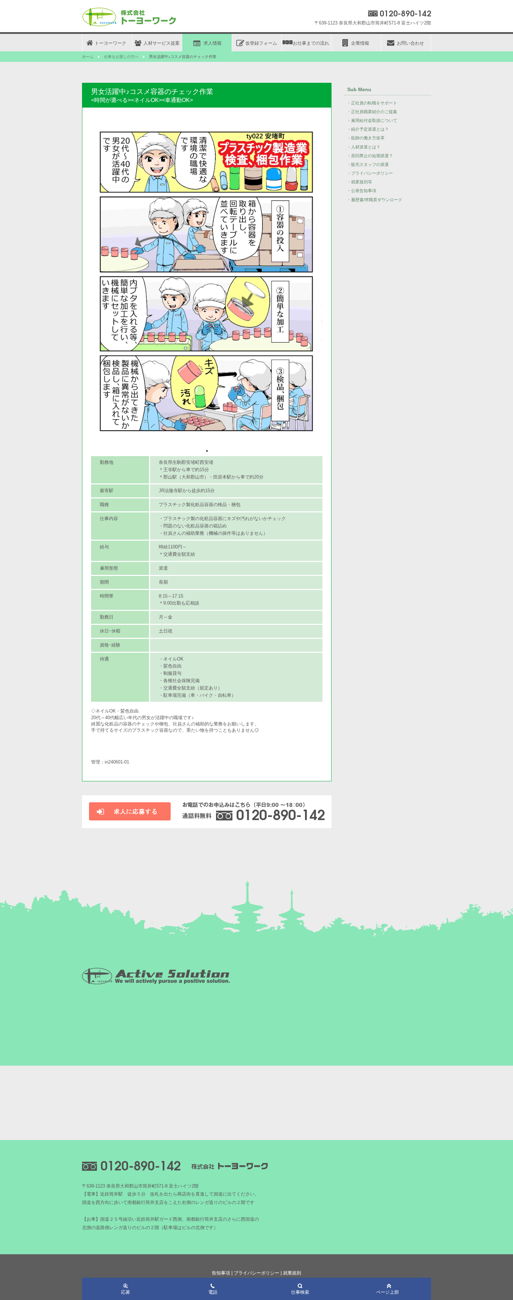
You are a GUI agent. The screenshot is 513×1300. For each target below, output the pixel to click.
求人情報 (212, 43)
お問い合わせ (410, 43)
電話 (212, 1292)
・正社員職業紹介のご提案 (372, 111)
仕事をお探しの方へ (121, 56)
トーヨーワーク (110, 43)
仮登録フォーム (261, 43)
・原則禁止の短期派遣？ (370, 155)
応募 (125, 1292)
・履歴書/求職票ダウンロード (374, 199)
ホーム (88, 56)
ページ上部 (387, 1292)
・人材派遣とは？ (363, 147)
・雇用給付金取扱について (372, 120)
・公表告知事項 (361, 190)
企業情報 (360, 43)
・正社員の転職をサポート (372, 103)
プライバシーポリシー (256, 1273)
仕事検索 (300, 1292)
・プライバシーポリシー (370, 173)
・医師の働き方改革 (366, 138)
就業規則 (292, 1273)
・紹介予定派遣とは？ (368, 129)
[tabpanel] (206, 282)
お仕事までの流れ (311, 43)
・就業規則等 (359, 182)
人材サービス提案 (161, 43)
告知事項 (221, 1273)
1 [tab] (206, 450)
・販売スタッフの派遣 (368, 164)
